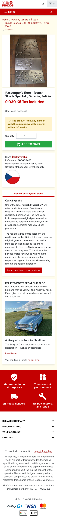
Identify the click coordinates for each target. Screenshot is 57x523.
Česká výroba (19, 157)
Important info (11, 426)
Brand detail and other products (23, 270)
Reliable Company (13, 421)
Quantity (9, 135)
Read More (10, 353)
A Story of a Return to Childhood (25, 340)
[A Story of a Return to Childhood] (28, 318)
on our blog (34, 360)
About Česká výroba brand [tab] (28, 193)
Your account (11, 432)
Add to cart (29, 144)
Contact (7, 437)
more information (43, 451)
